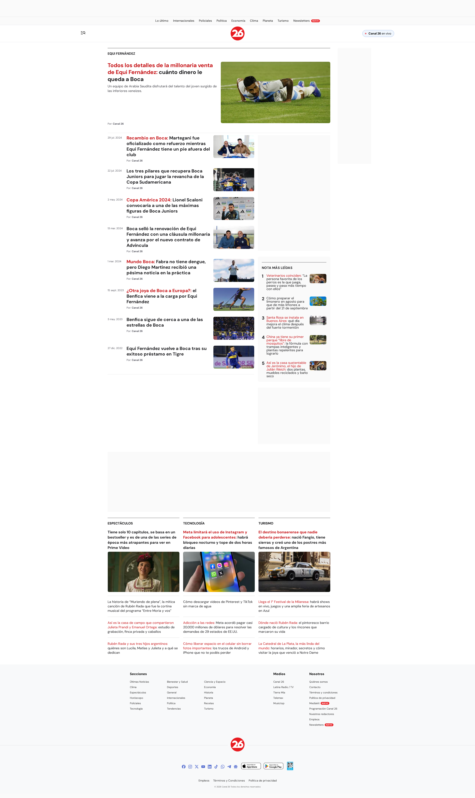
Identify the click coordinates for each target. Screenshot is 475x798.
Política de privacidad (322, 698)
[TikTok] (216, 767)
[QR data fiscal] (290, 769)
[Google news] (236, 767)
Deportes (172, 687)
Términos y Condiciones (229, 780)
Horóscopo (136, 698)
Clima (133, 687)
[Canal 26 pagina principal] (238, 39)
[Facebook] (184, 767)
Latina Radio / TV (283, 687)
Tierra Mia (279, 692)
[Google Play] (273, 766)
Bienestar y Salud (177, 681)
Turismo (265, 523)
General (171, 692)
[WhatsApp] (223, 767)
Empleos (314, 719)
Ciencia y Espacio (214, 681)
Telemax (278, 698)
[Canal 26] (237, 745)
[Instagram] (190, 767)
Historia (208, 692)
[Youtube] (203, 767)
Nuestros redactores (321, 714)
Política (171, 703)
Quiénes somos (318, 681)
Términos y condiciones (323, 692)
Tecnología (194, 523)
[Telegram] (229, 767)
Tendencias (174, 708)
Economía (210, 687)
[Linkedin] (210, 767)
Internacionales (176, 698)
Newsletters (320, 724)
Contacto (314, 687)
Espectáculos (120, 523)
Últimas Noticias (139, 681)
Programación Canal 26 (323, 708)
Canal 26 (278, 681)
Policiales (135, 703)
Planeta (208, 698)
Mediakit (318, 703)
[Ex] (197, 767)
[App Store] (251, 766)
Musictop (278, 703)
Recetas (209, 703)
